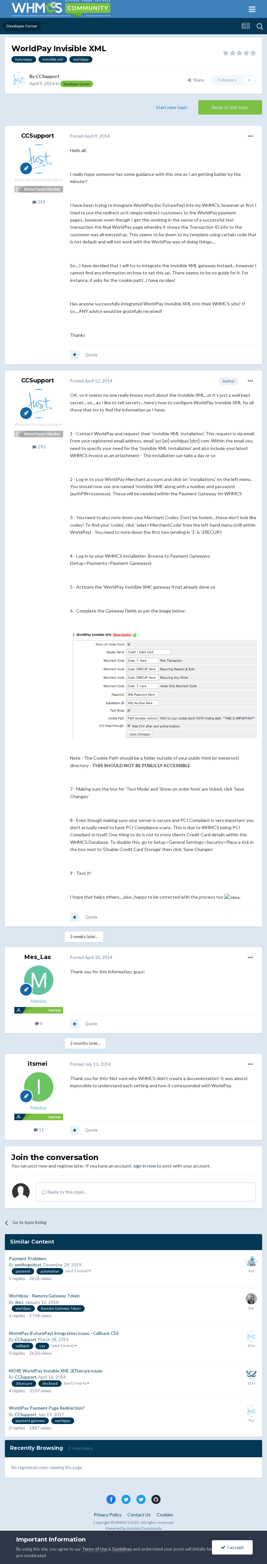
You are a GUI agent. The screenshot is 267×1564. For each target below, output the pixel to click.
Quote (91, 354)
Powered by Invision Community (133, 1528)
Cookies (165, 1514)
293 (40, 202)
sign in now (144, 1166)
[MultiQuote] (74, 354)
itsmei (38, 1063)
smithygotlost (28, 1264)
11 (41, 1129)
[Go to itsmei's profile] (38, 1087)
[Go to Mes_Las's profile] (38, 980)
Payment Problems (27, 1258)
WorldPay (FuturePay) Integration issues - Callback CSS (64, 1333)
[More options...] (250, 136)
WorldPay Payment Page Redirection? (47, 1408)
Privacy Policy (107, 1514)
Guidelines (122, 1549)
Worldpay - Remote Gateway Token (44, 1295)
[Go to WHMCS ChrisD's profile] (251, 1298)
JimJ (19, 1302)
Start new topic (172, 107)
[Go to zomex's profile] (251, 1261)
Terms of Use (94, 1549)
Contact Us (139, 1514)
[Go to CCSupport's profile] (18, 80)
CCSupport (47, 76)
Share (197, 80)
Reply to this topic (230, 107)
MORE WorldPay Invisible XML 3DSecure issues (56, 1370)
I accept (234, 1547)
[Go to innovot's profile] (251, 1373)
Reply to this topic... (66, 1192)
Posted (90, 136)
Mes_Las (37, 957)
